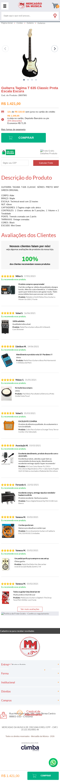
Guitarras (41, 23)
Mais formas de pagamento (13, 129)
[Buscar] (55, 15)
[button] (24, 80)
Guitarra (30, 23)
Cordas (20, 23)
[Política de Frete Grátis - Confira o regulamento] (30, 613)
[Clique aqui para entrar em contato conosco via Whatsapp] (53, 762)
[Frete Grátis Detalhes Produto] (49, 152)
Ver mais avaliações (30, 609)
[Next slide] (54, 48)
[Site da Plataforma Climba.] (30, 746)
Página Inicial (7, 23)
